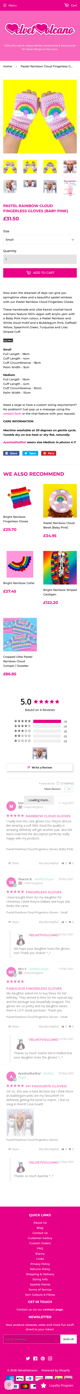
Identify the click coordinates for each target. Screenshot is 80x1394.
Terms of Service (40, 1289)
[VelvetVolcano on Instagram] (50, 1359)
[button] (64, 863)
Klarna (40, 1253)
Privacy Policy (40, 1264)
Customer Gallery (40, 1238)
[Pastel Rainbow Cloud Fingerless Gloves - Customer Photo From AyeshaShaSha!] (39, 753)
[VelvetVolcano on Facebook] (35, 1359)
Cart (73, 5)
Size (6, 231)
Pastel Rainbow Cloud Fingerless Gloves (32, 912)
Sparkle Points (40, 1284)
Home (7, 66)
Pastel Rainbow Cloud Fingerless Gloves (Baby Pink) (39, 849)
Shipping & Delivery (40, 1274)
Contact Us (40, 1233)
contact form (12, 413)
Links (40, 1258)
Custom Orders (40, 1243)
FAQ (40, 1248)
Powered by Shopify (55, 1370)
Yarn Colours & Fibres (40, 1294)
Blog (40, 1227)
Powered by (56, 783)
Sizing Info (40, 1279)
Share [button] (15, 863)
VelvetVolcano (27, 1370)
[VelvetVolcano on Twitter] (28, 1359)
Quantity (9, 251)
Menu (13, 5)
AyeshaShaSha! (14, 442)
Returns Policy (40, 1269)
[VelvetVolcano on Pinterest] (43, 1359)
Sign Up (68, 1339)
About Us (40, 1222)
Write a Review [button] (42, 767)
